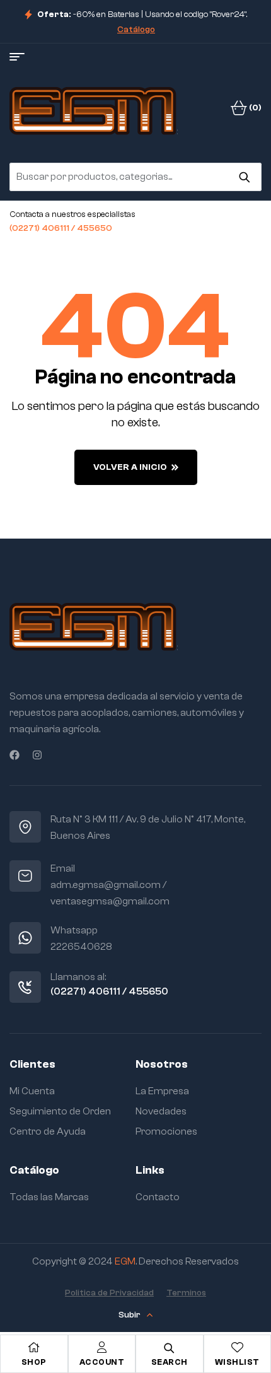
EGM (125, 1261)
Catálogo (136, 30)
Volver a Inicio (130, 467)
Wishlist (237, 1362)
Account (102, 1362)
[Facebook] (14, 755)
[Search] (244, 176)
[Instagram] (37, 755)
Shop (34, 1362)
